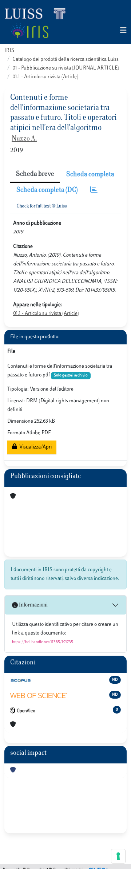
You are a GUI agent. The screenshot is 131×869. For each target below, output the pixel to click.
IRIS (9, 51)
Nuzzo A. (24, 139)
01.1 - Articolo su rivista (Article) (45, 77)
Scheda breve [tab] (35, 174)
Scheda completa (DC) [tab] (47, 190)
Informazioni (33, 605)
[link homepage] (38, 13)
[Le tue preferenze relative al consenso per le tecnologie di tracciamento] (118, 856)
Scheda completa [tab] (90, 174)
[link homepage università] (29, 30)
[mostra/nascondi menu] (123, 31)
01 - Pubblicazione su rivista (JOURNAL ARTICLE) (65, 68)
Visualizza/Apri (34, 447)
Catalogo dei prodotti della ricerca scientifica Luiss (65, 59)
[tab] (94, 190)
